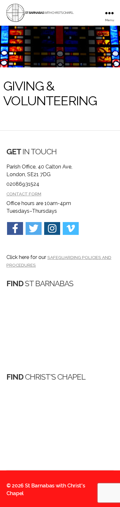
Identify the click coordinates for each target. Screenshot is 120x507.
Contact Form (23, 193)
